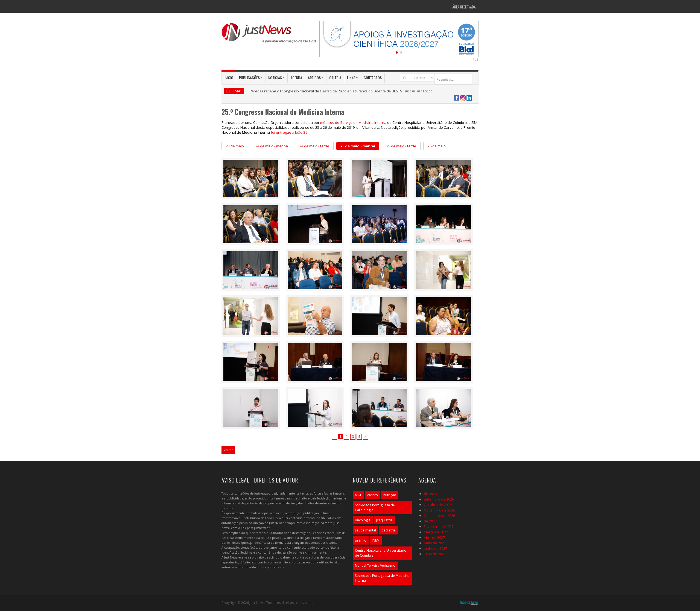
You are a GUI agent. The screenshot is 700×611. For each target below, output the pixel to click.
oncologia (363, 520)
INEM (376, 540)
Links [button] (351, 77)
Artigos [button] (314, 77)
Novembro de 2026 (439, 510)
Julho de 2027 (435, 553)
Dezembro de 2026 (439, 515)
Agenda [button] (296, 77)
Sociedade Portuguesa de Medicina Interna (382, 578)
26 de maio (437, 146)
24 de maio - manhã (271, 146)
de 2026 (430, 493)
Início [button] (228, 77)
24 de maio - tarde (314, 146)
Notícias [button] (275, 77)
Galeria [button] (335, 77)
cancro (372, 495)
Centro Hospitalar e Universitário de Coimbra (380, 553)
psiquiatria (384, 520)
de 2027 (430, 521)
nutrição (389, 495)
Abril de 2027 (434, 537)
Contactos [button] (373, 77)
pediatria (388, 530)
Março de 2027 (436, 532)
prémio (360, 540)
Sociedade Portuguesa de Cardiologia (375, 507)
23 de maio (235, 146)
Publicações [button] (249, 77)
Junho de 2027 (435, 548)
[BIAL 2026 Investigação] (399, 38)
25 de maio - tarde (401, 146)
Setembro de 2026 (439, 499)
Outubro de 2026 (437, 504)
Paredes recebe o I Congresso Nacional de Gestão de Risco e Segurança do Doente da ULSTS (326, 91)
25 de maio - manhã (357, 146)
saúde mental (365, 530)
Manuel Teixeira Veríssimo (375, 565)
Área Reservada (464, 7)
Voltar (228, 450)
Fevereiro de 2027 (438, 526)
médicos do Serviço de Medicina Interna (353, 122)
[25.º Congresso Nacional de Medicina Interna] (250, 178)
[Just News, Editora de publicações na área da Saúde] (269, 35)
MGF (358, 495)
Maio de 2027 (435, 542)
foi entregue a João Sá (289, 132)
